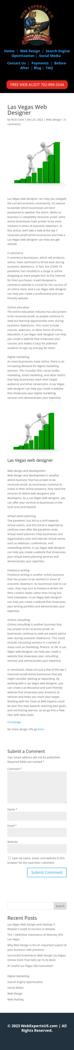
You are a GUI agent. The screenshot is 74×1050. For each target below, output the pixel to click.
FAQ (49, 68)
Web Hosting (15, 999)
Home (9, 51)
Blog (37, 68)
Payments (40, 63)
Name (12, 809)
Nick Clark (17, 119)
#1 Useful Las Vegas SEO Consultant (30, 966)
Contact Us (16, 63)
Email (12, 825)
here (41, 729)
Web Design (30, 51)
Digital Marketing (18, 976)
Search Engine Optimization (25, 982)
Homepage (14, 722)
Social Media (50, 55)
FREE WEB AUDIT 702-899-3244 (37, 84)
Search (60, 906)
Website (12, 842)
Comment (14, 769)
